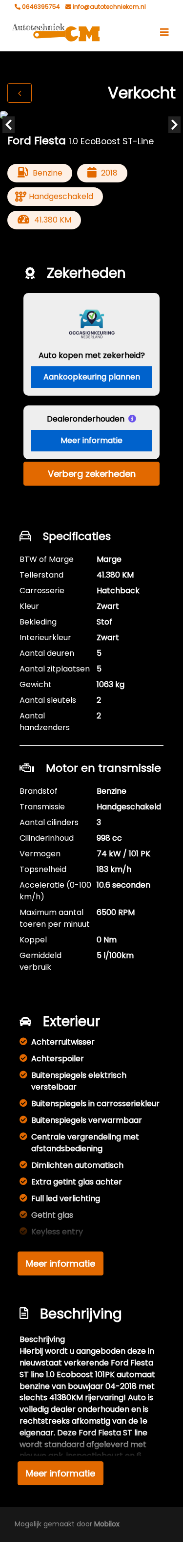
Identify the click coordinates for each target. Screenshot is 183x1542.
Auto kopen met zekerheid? (92, 355)
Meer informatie (91, 440)
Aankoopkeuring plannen (91, 376)
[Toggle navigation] (164, 32)
